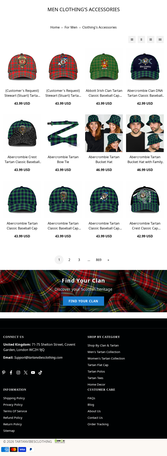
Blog (91, 404)
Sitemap (9, 431)
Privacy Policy (13, 404)
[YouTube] (33, 372)
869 (98, 260)
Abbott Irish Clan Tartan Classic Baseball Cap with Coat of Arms (104, 93)
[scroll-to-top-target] (159, 433)
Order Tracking (98, 424)
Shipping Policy (14, 398)
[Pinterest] (3, 372)
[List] (132, 39)
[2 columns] (141, 39)
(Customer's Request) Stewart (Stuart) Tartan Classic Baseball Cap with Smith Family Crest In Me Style (63, 93)
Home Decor (96, 384)
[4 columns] (160, 39)
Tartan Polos (96, 371)
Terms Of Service (15, 411)
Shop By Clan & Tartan (103, 345)
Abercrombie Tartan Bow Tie (63, 159)
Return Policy (12, 424)
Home (55, 27)
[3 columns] (150, 39)
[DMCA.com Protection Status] (60, 441)
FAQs (91, 398)
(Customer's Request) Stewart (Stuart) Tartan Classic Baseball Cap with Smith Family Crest (22, 93)
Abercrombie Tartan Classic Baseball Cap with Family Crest (63, 226)
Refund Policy (12, 417)
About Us (94, 411)
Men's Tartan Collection (104, 352)
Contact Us (95, 417)
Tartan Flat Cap (98, 365)
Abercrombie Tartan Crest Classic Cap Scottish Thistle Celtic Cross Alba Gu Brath (145, 226)
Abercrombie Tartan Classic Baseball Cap (22, 225)
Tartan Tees (95, 378)
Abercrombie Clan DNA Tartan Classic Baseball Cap (145, 93)
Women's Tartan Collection (106, 358)
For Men (71, 27)
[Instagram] (18, 372)
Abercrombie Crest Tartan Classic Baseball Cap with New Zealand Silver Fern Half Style (22, 159)
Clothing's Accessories (99, 27)
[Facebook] (11, 372)
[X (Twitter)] (25, 372)
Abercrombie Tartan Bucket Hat (104, 159)
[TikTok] (40, 372)
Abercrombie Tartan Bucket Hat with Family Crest (145, 159)
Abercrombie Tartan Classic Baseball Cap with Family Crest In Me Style (104, 226)
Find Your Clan (83, 301)
